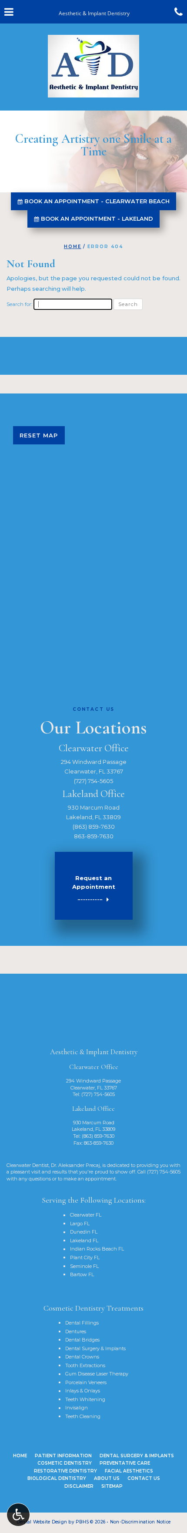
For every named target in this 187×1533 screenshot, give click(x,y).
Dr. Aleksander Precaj (75, 1165)
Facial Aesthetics (129, 1471)
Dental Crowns (82, 1357)
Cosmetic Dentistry (64, 1463)
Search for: (19, 304)
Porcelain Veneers (86, 1382)
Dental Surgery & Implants (95, 1348)
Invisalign (76, 1408)
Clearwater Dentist (28, 1165)
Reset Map (39, 435)
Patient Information (63, 1456)
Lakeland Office (93, 794)
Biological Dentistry (56, 1478)
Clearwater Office (94, 748)
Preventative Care (125, 1463)
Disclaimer (79, 1486)
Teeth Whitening (85, 1399)
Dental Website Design (42, 1522)
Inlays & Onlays (82, 1391)
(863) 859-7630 (94, 826)
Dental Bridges (82, 1340)
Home (72, 246)
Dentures (75, 1331)
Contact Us (143, 1478)
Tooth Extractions (85, 1365)
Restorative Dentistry (65, 1471)
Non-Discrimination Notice (140, 1522)
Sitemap (112, 1486)
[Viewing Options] (18, 1514)
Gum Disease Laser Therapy (96, 1374)
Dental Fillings (82, 1323)
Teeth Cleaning (82, 1416)
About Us (107, 1478)
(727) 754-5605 (93, 780)
